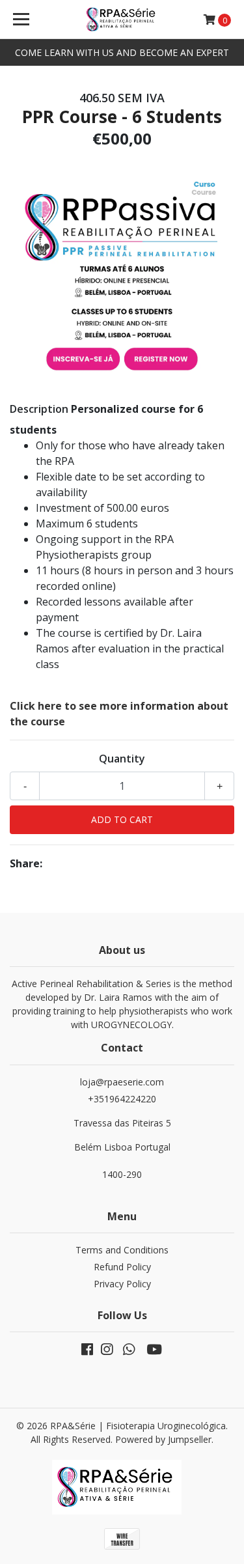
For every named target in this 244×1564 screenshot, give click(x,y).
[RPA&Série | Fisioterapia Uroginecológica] (122, 19)
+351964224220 (122, 1123)
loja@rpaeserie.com (122, 1082)
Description (39, 409)
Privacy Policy (122, 1284)
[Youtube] (154, 1352)
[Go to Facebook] (87, 1352)
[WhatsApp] (128, 1352)
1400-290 (122, 1174)
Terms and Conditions (122, 1250)
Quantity (122, 758)
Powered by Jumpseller (163, 1439)
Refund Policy (122, 1267)
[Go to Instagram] (107, 1352)
